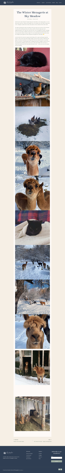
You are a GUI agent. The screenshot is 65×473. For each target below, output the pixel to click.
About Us (40, 456)
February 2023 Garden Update (19, 440)
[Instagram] (61, 469)
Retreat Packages (29, 453)
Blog (57, 2)
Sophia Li (21, 469)
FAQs (39, 458)
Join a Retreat (48, 2)
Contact (60, 2)
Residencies (28, 456)
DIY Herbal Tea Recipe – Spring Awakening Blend (42, 440)
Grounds (40, 453)
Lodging (40, 455)
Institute (53, 2)
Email (52, 456)
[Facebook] (59, 469)
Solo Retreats (28, 455)
